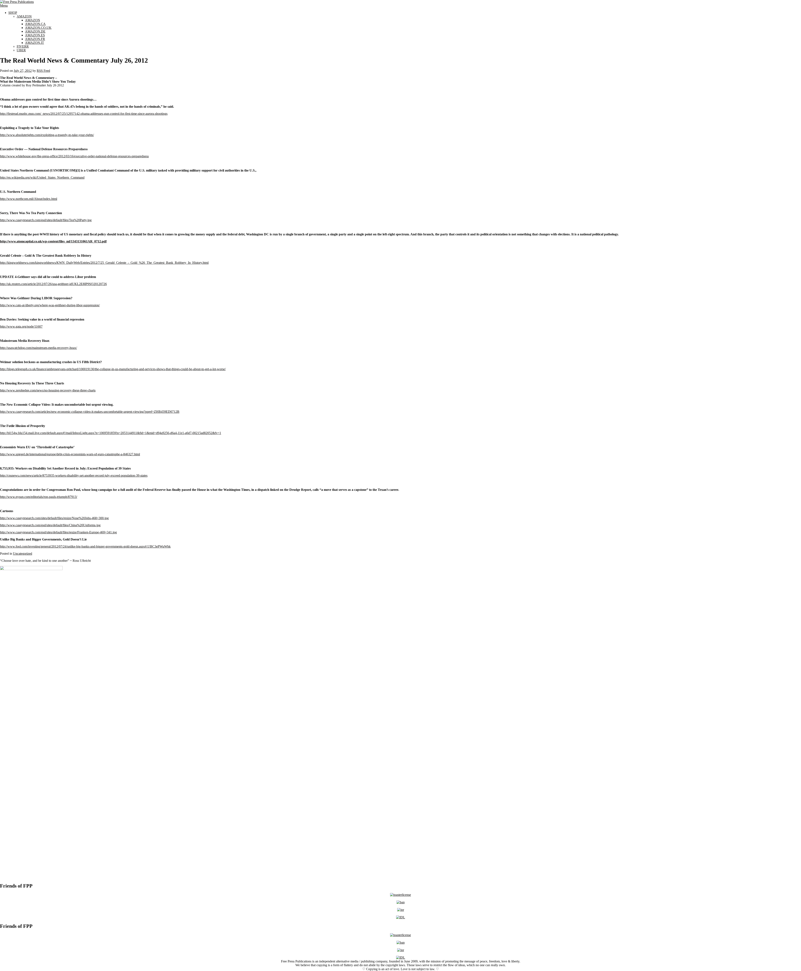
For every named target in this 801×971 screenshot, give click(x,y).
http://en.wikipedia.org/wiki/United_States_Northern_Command (42, 177)
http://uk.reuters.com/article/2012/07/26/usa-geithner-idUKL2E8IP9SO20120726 (53, 284)
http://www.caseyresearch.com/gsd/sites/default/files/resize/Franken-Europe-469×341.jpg (58, 532)
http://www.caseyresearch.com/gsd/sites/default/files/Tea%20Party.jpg (46, 220)
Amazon (24, 16)
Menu (4, 5)
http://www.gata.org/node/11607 (21, 326)
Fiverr (23, 46)
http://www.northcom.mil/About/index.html (28, 199)
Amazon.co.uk (38, 27)
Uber (21, 50)
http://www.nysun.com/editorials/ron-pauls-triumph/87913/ (38, 497)
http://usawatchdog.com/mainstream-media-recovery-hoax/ (38, 348)
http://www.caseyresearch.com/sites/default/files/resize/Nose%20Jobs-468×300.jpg (54, 518)
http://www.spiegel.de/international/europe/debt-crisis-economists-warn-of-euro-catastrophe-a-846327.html (70, 454)
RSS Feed (43, 70)
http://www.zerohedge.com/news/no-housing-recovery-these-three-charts (48, 390)
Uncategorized (22, 553)
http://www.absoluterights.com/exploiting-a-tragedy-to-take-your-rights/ (47, 135)
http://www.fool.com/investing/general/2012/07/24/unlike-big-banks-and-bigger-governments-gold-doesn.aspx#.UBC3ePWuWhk (85, 546)
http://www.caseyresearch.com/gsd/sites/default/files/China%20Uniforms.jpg (50, 525)
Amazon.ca (35, 24)
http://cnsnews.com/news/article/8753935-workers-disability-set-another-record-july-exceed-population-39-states (73, 475)
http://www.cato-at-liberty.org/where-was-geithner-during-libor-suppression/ (50, 305)
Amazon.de (35, 31)
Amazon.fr (35, 39)
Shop (12, 12)
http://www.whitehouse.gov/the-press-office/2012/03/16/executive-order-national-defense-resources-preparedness (74, 156)
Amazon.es (35, 35)
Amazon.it (34, 42)
